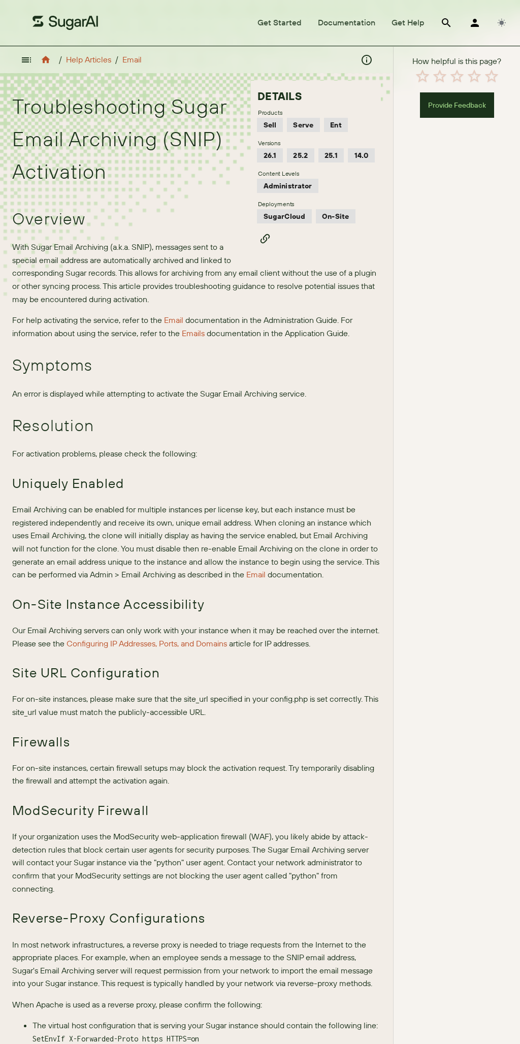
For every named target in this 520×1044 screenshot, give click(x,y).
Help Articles (88, 59)
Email (132, 59)
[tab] (279, 23)
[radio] (422, 76)
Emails (193, 333)
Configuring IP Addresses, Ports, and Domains (147, 643)
